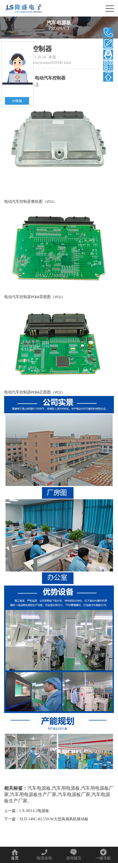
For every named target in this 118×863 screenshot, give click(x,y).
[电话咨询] (108, 32)
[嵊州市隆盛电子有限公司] (24, 8)
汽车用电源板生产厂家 (33, 794)
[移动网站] (108, 66)
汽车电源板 (39, 788)
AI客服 (17, 101)
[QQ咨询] (108, 55)
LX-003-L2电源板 (34, 811)
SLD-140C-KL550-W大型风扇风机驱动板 (53, 819)
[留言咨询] (108, 43)
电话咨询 (44, 858)
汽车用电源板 (66, 788)
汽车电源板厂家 (74, 794)
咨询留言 (74, 858)
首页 (15, 858)
